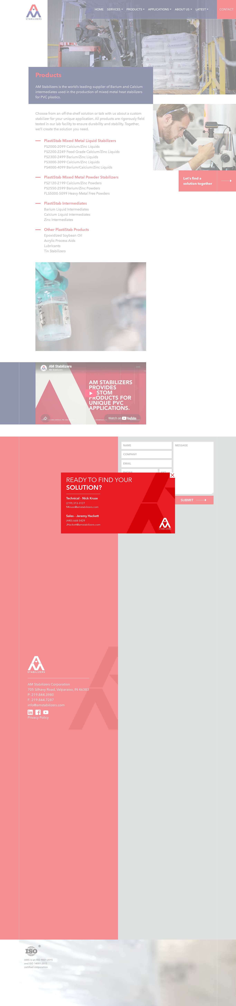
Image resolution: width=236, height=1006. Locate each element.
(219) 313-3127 (75, 503)
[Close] (172, 475)
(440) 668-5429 (75, 520)
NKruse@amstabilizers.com (82, 507)
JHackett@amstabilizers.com (83, 524)
